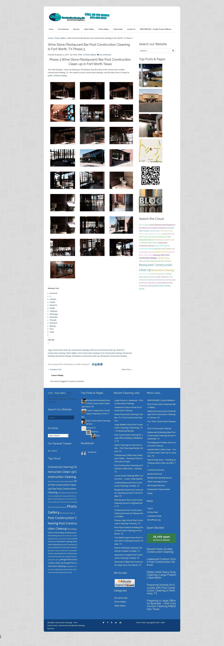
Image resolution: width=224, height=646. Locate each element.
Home (51, 29)
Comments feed (154, 516)
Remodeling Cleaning (63, 532)
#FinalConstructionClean (149, 243)
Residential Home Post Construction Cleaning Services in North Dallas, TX (128, 492)
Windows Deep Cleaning (65, 572)
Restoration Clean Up (54, 550)
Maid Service (72, 496)
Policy (149, 493)
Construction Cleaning (80, 350)
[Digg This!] (101, 364)
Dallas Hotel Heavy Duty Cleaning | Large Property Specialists (161, 574)
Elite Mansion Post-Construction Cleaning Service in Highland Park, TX (128, 503)
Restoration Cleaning (163, 270)
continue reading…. (60, 75)
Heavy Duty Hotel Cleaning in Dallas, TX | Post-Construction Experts (128, 417)
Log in (150, 508)
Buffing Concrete (167, 231)
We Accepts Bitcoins (156, 485)
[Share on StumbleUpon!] (96, 364)
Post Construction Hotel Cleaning (161, 225)
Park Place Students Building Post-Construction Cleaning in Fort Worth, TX (128, 530)
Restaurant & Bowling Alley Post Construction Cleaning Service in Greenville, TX (161, 435)
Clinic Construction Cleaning (148, 237)
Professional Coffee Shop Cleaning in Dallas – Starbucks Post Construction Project (128, 458)
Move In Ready (144, 274)
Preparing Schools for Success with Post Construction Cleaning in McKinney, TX (161, 589)
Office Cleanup (62, 507)
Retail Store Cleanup (67, 553)
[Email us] (150, 175)
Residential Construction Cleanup (61, 539)
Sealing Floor (162, 237)
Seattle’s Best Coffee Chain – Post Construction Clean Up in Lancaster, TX (161, 452)
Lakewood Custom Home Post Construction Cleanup (161, 561)
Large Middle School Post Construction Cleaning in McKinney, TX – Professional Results (128, 427)
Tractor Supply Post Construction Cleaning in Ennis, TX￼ (95, 413)
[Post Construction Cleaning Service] (150, 125)
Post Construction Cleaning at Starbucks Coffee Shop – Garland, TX (128, 468)
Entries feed (152, 512)
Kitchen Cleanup (62, 496)
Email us (94, 431)
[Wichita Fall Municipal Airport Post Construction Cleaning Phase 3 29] (150, 75)
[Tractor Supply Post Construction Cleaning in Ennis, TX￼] (150, 100)
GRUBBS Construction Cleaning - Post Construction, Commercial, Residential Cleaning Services (66, 625)
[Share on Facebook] (98, 364)
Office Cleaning (52, 507)
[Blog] (150, 200)
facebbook (87, 443)
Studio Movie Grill (168, 234)
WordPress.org (154, 520)
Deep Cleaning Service (67, 481)
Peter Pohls (77, 54)
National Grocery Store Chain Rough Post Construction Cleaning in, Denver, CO (161, 414)
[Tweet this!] (93, 364)
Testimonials (117, 29)
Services (76, 29)
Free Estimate (63, 29)
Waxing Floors (59, 569)
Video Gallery (89, 29)
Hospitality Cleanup (163, 258)
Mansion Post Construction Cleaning (65, 502)
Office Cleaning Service (157, 481)
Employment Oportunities (158, 489)
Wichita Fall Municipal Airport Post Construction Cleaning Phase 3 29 (95, 403)
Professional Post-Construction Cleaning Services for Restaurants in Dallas (128, 513)
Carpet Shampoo (154, 231)
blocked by (161, 538)
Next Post (127, 369)
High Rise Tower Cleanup (162, 249)
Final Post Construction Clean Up (103, 350)
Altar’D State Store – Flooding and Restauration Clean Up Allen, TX (161, 462)
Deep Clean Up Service (54, 481)
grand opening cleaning (162, 280)
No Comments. (105, 54)
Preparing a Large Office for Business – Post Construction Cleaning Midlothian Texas (161, 605)
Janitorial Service (70, 493)
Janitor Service (161, 251)
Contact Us (131, 29)
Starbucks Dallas (144, 261)
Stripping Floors (70, 566)
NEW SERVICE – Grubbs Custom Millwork (155, 29)
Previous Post (54, 369)
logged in (64, 381)
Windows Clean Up (69, 569)
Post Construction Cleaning (89, 353)
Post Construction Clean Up (67, 513)
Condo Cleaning (161, 277)
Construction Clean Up (61, 350)
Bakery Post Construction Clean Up (150, 234)
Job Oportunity (120, 598)
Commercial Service (155, 470)
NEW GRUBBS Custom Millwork (161, 400)
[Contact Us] (150, 150)
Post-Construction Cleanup (111, 353)
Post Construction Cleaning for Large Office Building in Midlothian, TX (128, 438)
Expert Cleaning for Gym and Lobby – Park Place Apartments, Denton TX (128, 448)
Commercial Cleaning (60, 467)
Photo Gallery (104, 29)
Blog (97, 435)
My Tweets (52, 451)
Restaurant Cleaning (64, 541)
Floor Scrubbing (144, 225)
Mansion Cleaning (53, 499)
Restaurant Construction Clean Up (85, 356)
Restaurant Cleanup (63, 356)
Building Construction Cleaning (160, 261)
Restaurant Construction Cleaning (113, 356)
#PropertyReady (160, 228)
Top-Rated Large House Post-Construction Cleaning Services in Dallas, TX (128, 540)
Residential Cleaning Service (159, 477)
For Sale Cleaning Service (157, 274)
